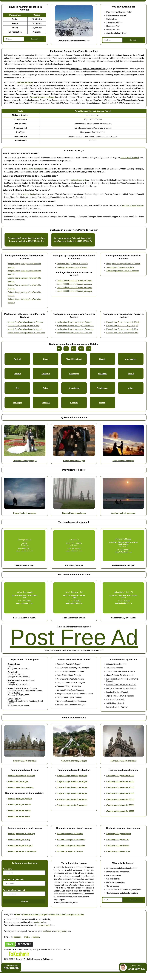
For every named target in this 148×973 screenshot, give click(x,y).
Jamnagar (17, 403)
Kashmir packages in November (71, 840)
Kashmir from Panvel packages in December (75, 329)
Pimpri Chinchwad (74, 359)
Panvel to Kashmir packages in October (66, 914)
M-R (81, 348)
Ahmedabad (74, 388)
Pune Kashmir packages (74, 461)
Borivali (17, 359)
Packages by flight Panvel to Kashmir (72, 264)
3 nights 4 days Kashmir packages (72, 776)
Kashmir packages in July (19, 840)
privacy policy (61, 931)
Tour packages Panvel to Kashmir (120, 267)
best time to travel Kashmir (133, 205)
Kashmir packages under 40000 (120, 811)
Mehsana (46, 403)
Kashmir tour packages (18, 781)
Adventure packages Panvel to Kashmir (122, 271)
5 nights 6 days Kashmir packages (72, 787)
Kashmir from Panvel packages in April (122, 326)
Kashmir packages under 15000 (120, 781)
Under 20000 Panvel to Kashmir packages (74, 284)
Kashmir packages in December (71, 845)
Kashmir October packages (42, 97)
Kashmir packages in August (20, 845)
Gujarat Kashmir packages (24, 761)
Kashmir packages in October (70, 834)
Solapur (17, 374)
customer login (44, 925)
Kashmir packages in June (118, 851)
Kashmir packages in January (70, 851)
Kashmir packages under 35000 (120, 805)
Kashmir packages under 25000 (120, 793)
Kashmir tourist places (35, 169)
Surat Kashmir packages (123, 461)
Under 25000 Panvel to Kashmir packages (74, 288)
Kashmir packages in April (117, 840)
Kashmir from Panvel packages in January (74, 333)
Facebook (17, 937)
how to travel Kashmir (129, 158)
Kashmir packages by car (19, 816)
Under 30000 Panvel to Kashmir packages (74, 291)
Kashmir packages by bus (19, 810)
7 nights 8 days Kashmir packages (72, 799)
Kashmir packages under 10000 (120, 776)
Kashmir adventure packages (21, 787)
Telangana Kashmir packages (123, 761)
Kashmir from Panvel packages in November (75, 326)
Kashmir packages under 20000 (120, 787)
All (59, 348)
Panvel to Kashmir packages (34, 914)
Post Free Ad (74, 637)
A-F (66, 348)
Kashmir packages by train (19, 804)
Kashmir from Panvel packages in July (23, 326)
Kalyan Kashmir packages (24, 513)
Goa (17, 388)
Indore (131, 388)
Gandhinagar (102, 388)
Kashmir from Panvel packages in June (122, 333)
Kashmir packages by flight (20, 799)
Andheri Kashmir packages (123, 513)
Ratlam (102, 403)
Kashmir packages (25, 82)
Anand (131, 374)
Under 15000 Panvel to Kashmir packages (74, 280)
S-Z (88, 348)
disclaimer (47, 931)
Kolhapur (46, 374)
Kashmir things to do (78, 180)
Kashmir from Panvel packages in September (26, 333)
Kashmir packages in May (117, 845)
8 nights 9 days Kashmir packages (72, 805)
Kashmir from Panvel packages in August (24, 329)
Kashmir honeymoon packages (21, 776)
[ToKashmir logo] (18, 956)
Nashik (102, 359)
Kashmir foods (29, 194)
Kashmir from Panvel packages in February (25, 322)
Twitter (26, 937)
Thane (45, 359)
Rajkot (45, 388)
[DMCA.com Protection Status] (18, 946)
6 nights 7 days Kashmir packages (72, 793)
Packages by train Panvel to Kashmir (72, 267)
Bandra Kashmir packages (74, 513)
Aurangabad (130, 359)
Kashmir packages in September (22, 851)
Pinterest (35, 937)
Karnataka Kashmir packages (74, 761)
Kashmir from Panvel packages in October (74, 322)
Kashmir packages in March (118, 834)
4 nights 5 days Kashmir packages (72, 781)
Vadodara (102, 374)
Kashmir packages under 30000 (120, 799)
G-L (73, 348)
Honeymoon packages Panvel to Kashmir (123, 264)
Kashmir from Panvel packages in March (122, 322)
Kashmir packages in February (21, 834)
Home (17, 914)
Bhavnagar (74, 374)
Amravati (74, 403)
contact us (38, 922)
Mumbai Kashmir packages (25, 461)
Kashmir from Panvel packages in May (122, 329)
